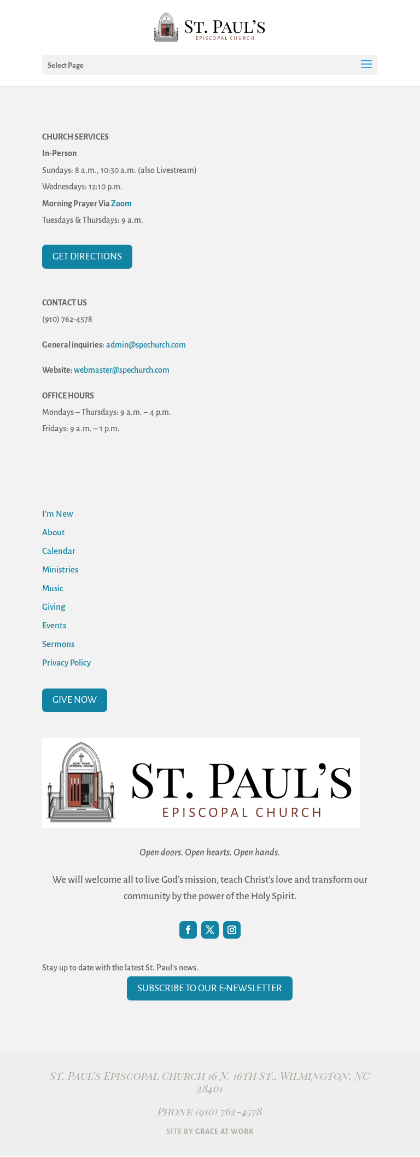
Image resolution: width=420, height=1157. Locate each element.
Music (52, 588)
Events (54, 625)
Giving (53, 606)
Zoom (121, 203)
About (53, 532)
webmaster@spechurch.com (122, 370)
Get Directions (87, 256)
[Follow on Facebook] (188, 930)
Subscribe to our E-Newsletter (209, 988)
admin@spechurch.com (146, 344)
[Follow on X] (210, 930)
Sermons (58, 644)
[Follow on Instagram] (232, 930)
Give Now (74, 700)
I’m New (57, 513)
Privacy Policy (66, 662)
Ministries (60, 569)
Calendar (58, 551)
